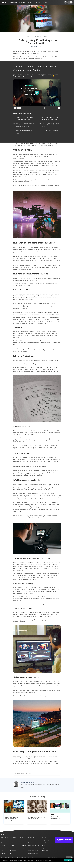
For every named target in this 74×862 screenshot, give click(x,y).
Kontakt (40, 857)
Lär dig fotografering (46, 842)
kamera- (57, 474)
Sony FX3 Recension (32, 842)
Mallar (43, 845)
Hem (28, 36)
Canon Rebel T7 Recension (34, 853)
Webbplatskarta (32, 857)
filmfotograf (17, 489)
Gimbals (3, 848)
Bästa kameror (22, 840)
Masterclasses (45, 850)
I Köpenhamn (13, 850)
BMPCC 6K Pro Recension (34, 845)
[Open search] (65, 2)
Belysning (3, 853)
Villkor (13, 857)
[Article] (14, 806)
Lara (32, 36)
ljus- (14, 475)
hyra (40, 474)
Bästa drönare (22, 842)
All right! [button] (68, 860)
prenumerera (48, 474)
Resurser (44, 837)
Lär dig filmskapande (46, 840)
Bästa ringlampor (23, 848)
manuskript (51, 57)
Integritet (18, 857)
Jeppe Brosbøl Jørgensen (28, 782)
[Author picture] (16, 784)
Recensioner (38, 2)
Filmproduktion (38, 36)
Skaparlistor (44, 848)
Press (26, 857)
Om (23, 857)
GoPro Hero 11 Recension (34, 848)
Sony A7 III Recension (33, 850)
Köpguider (30, 2)
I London (12, 848)
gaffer (47, 488)
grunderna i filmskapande (26, 145)
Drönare (3, 845)
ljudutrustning (22, 475)
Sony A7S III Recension (33, 840)
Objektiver (3, 842)
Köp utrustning (13, 2)
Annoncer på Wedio (47, 857)
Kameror (3, 840)
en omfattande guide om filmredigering (34, 620)
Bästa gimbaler (22, 845)
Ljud (2, 850)
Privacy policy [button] (48, 860)
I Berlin (11, 853)
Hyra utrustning (22, 2)
